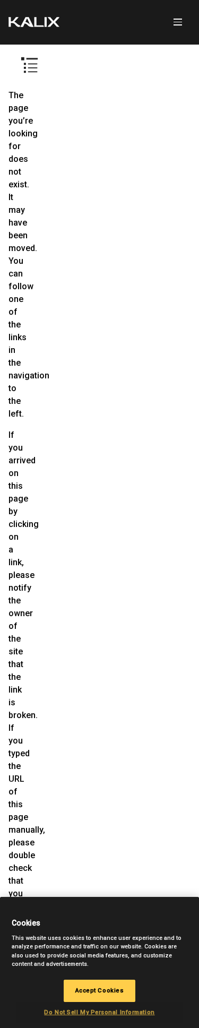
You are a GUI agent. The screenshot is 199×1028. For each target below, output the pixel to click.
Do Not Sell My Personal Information (99, 1012)
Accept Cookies (99, 990)
